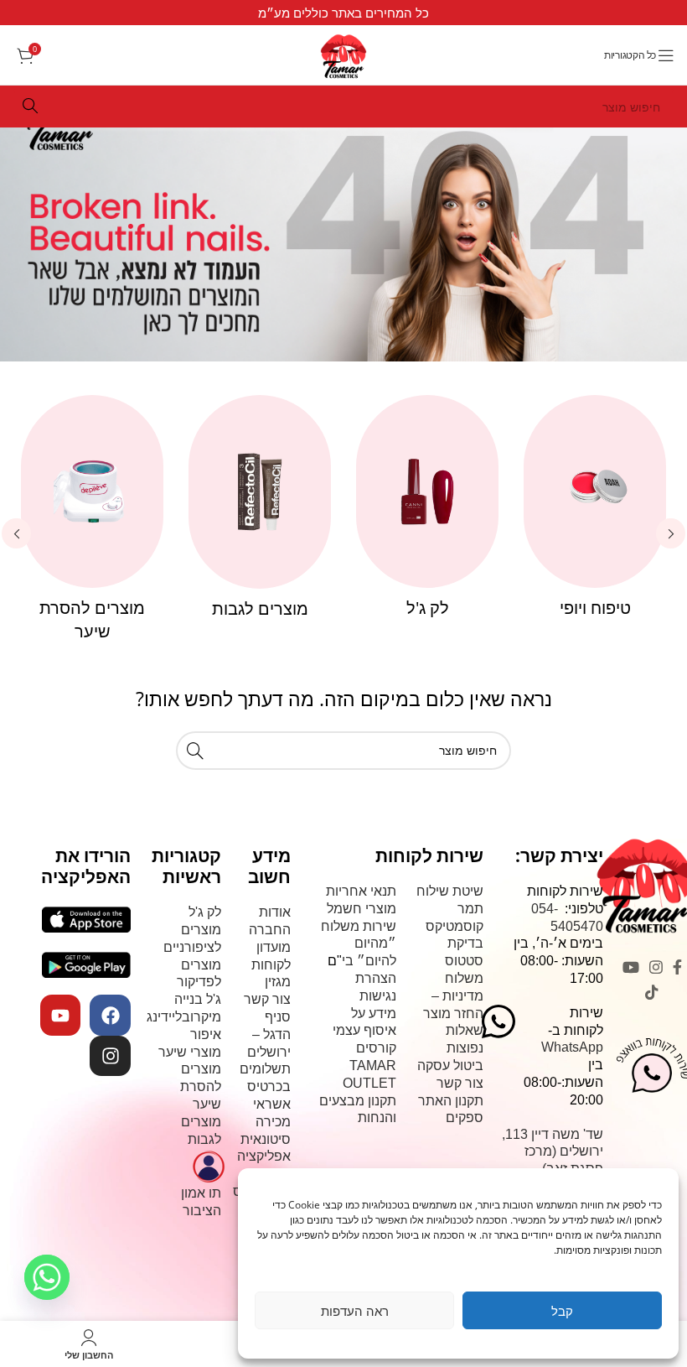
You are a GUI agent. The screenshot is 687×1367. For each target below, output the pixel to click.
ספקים (464, 1117)
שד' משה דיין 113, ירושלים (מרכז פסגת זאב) (552, 1152)
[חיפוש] (30, 106)
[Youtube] (60, 1015)
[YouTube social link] (630, 967)
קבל (562, 1310)
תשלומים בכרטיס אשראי (265, 1086)
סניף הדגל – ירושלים (269, 1034)
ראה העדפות (355, 1310)
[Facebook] (110, 1015)
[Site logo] (343, 48)
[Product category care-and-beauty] (595, 511)
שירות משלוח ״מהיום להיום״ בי (358, 944)
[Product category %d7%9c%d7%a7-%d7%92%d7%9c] (427, 511)
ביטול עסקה (450, 1065)
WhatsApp (572, 1047)
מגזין (278, 982)
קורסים (376, 1048)
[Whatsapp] (47, 1277)
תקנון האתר (450, 1101)
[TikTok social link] (652, 992)
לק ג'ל (205, 912)
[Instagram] (110, 1056)
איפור (205, 1034)
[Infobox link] (343, 12)
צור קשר (459, 1083)
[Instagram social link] (656, 967)
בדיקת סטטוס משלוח (464, 960)
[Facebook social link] (677, 967)
